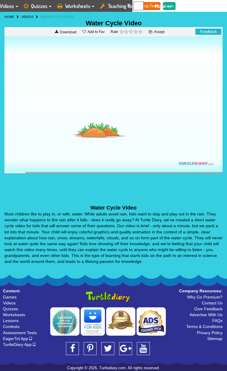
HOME (9, 17)
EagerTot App (16, 338)
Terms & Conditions (204, 326)
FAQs (217, 320)
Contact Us (212, 303)
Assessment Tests (20, 332)
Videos (9, 303)
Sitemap (215, 338)
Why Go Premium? (205, 297)
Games (10, 297)
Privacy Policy (210, 332)
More (160, 6)
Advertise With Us (206, 314)
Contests (11, 326)
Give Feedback (208, 308)
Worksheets (77, 6)
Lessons (11, 320)
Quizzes (39, 6)
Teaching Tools (123, 6)
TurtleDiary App (18, 344)
